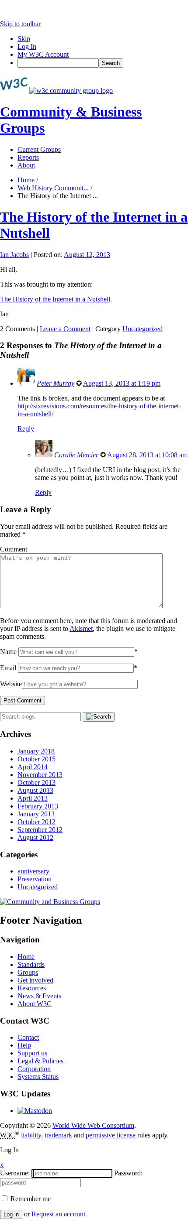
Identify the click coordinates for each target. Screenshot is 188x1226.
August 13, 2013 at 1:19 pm (121, 383)
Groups (27, 972)
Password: (128, 1173)
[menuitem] (102, 63)
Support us (32, 1053)
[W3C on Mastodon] (34, 1110)
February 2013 (37, 806)
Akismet (81, 628)
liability (31, 1135)
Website (11, 684)
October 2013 (36, 782)
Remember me (30, 1198)
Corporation (34, 1068)
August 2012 (35, 837)
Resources (31, 988)
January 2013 (36, 814)
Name (8, 651)
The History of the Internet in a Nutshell (55, 299)
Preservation (34, 879)
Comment (13, 549)
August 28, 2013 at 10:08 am (147, 455)
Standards (31, 964)
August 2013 (35, 790)
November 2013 (40, 774)
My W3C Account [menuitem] (43, 54)
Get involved (35, 980)
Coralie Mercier (76, 455)
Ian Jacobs (14, 254)
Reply (25, 428)
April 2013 (32, 798)
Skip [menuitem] (23, 38)
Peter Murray (55, 383)
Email (8, 667)
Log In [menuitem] (26, 46)
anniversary (33, 871)
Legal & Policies (40, 1061)
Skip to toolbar (20, 23)
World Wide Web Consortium (93, 1125)
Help (24, 1045)
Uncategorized (142, 328)
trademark (58, 1135)
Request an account (58, 1214)
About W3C (34, 1003)
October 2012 (36, 821)
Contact (28, 1037)
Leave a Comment (65, 328)
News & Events (39, 996)
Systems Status (38, 1076)
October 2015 (36, 759)
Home (26, 180)
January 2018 (36, 751)
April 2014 (32, 767)
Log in (11, 1214)
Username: (15, 1173)
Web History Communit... (53, 188)
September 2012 (40, 829)
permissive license (111, 1135)
